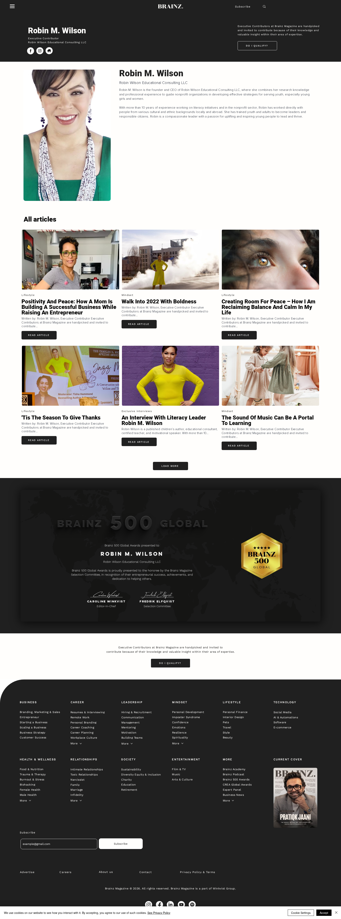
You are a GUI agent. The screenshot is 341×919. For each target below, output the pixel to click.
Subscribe (242, 6)
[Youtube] (181, 904)
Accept (324, 913)
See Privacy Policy (158, 913)
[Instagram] (148, 904)
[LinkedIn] (170, 904)
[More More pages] (81, 744)
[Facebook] (159, 904)
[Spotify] (192, 904)
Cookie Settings (301, 913)
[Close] (336, 913)
